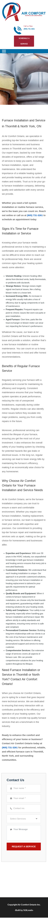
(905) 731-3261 (29, 29)
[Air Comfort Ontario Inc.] (24, 12)
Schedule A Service (24, 41)
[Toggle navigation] (4, 51)
